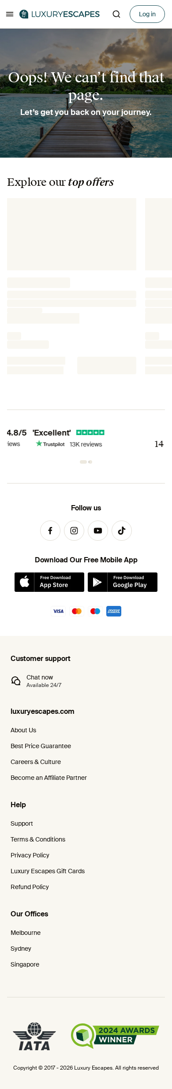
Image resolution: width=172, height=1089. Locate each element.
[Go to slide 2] (88, 461)
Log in (147, 14)
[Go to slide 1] (81, 461)
